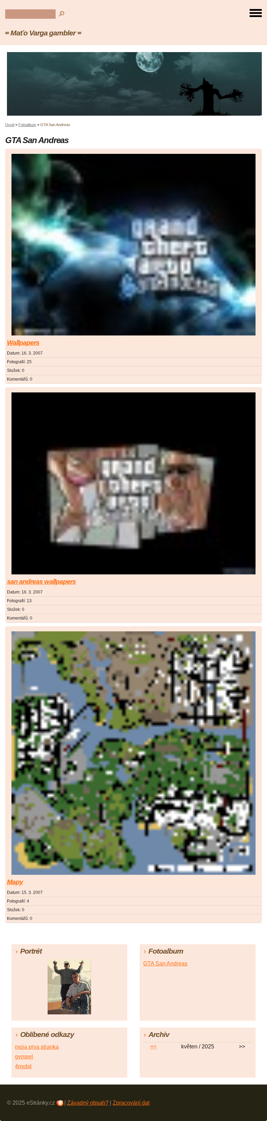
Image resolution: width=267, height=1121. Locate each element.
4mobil (23, 1066)
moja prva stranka (37, 1047)
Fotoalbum (27, 125)
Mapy (15, 882)
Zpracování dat (131, 1103)
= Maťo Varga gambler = (43, 33)
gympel (24, 1057)
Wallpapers (23, 342)
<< (153, 1046)
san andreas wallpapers (41, 581)
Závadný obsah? (87, 1103)
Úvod (9, 125)
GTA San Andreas (165, 963)
